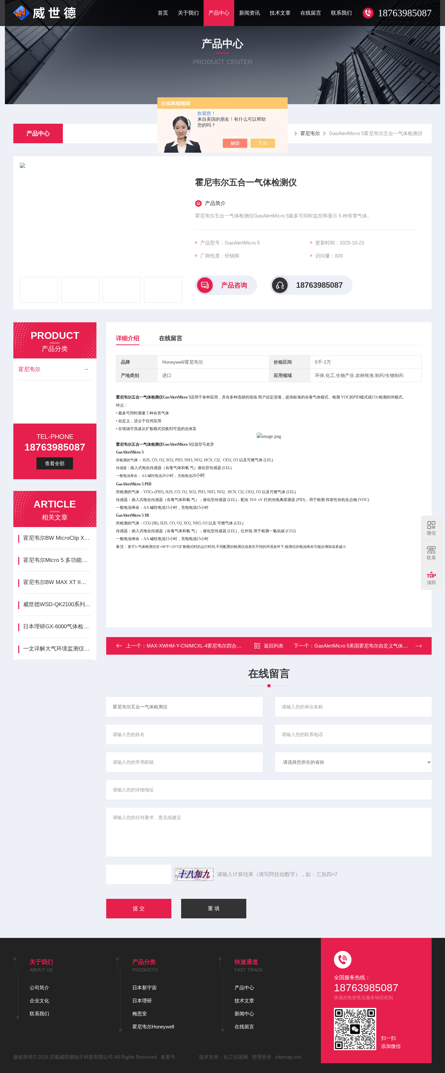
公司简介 (39, 987)
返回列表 (273, 645)
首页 (163, 13)
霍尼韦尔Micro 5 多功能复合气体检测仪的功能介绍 (57, 560)
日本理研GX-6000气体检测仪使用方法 (57, 626)
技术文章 (280, 13)
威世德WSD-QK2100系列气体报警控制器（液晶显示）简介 (57, 604)
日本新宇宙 (144, 987)
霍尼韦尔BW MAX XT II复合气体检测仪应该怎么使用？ (57, 582)
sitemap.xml (288, 1057)
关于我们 (188, 13)
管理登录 (261, 1057)
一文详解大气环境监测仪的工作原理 (57, 649)
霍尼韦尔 (310, 133)
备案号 (168, 1057)
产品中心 (218, 13)
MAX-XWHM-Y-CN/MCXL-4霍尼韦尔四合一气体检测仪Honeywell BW (222, 645)
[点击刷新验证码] (194, 874)
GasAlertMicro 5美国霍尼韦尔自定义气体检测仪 (366, 645)
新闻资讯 (249, 13)
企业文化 (39, 1000)
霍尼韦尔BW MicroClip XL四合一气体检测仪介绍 (57, 538)
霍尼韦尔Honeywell (153, 1026)
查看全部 (55, 463)
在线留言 (310, 13)
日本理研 (142, 1000)
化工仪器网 (235, 1057)
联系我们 (341, 13)
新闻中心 (244, 1013)
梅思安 (139, 1013)
